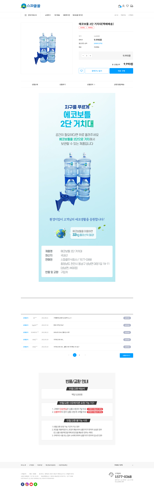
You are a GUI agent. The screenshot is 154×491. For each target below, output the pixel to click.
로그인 (116, 15)
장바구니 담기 (97, 71)
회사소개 (23, 465)
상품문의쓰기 (126, 355)
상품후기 (63, 84)
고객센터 (130, 15)
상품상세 (35, 84)
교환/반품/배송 (119, 84)
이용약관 (39, 465)
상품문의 (91, 84)
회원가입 (123, 15)
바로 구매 (121, 71)
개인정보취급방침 (50, 465)
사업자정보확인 (63, 465)
